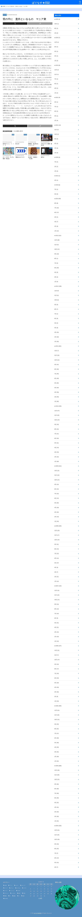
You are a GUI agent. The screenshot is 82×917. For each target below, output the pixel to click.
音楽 (23, 895)
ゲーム (11, 888)
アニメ (10, 885)
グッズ (7, 6)
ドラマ (24, 888)
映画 (6, 895)
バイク (6, 890)
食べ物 (6, 898)
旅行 (19, 893)
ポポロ (18, 890)
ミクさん (13, 893)
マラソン (6, 893)
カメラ (16, 885)
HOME (3, 6)
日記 (24, 893)
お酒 (6, 885)
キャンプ (23, 885)
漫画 (14, 895)
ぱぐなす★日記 (41, 2)
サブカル (18, 888)
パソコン (12, 890)
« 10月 (40, 898)
